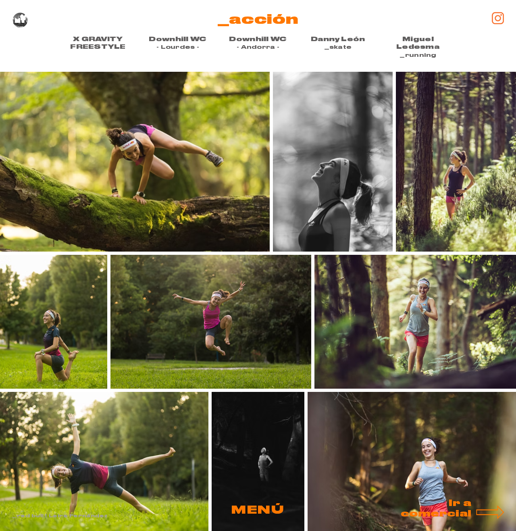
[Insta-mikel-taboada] (498, 18)
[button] (257, 510)
